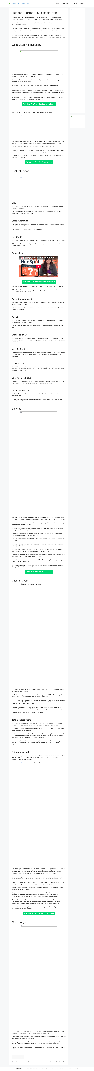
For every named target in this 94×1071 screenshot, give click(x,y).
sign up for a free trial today (50, 1043)
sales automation (25, 224)
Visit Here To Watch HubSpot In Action (38, 104)
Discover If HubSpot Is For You (37, 572)
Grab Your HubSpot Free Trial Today (37, 914)
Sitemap (81, 3)
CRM (63, 868)
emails (60, 338)
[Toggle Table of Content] (20, 1057)
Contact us (74, 3)
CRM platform (27, 1031)
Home (57, 3)
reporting (27, 320)
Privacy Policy (65, 3)
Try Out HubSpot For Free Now (38, 162)
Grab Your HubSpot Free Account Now (38, 282)
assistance (49, 742)
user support (27, 712)
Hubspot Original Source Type (59, 1061)
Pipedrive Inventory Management (21, 1061)
